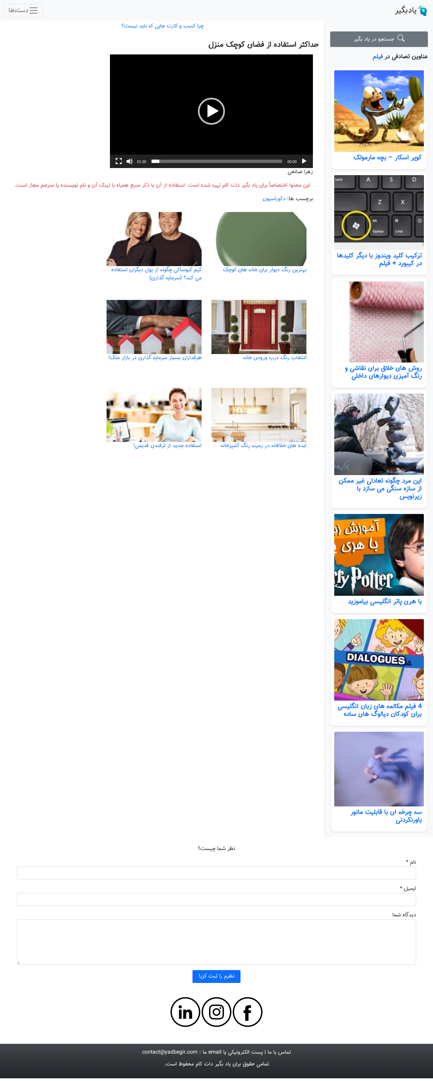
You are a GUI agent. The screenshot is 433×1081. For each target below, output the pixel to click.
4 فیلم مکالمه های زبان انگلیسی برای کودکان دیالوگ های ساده (380, 710)
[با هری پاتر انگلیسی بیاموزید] (379, 554)
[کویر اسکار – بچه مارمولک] (379, 111)
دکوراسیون (274, 199)
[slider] (217, 161)
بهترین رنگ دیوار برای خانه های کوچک (264, 270)
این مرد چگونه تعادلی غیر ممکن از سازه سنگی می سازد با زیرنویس (380, 488)
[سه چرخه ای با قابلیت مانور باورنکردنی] (379, 769)
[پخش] (304, 161)
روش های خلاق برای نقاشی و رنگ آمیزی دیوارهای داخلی (383, 372)
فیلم (378, 56)
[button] (211, 111)
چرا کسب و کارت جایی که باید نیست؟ (162, 26)
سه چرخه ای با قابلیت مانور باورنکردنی (386, 816)
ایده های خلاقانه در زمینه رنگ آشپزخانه (263, 446)
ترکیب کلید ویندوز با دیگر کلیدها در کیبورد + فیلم (379, 259)
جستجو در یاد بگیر (375, 39)
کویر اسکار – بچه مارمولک (388, 157)
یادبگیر (406, 10)
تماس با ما (279, 1052)
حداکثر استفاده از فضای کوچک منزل (263, 45)
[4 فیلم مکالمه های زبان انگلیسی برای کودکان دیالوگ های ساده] (379, 660)
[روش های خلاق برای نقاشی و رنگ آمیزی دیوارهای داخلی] (379, 321)
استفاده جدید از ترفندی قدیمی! (167, 446)
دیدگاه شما (404, 915)
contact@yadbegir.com (170, 1052)
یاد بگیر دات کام (213, 1064)
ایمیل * (408, 889)
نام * (411, 862)
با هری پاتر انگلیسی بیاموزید (385, 601)
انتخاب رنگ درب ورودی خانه (274, 358)
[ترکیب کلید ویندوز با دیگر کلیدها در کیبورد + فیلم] (379, 212)
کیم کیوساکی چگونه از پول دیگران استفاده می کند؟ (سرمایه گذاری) (156, 274)
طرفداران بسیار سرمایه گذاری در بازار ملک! (155, 358)
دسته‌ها (18, 10)
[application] (211, 111)
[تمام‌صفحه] (118, 161)
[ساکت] (129, 161)
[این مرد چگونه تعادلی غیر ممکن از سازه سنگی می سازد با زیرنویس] (379, 434)
